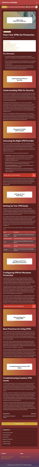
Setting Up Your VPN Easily (9, 46)
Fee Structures (6, 437)
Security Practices (7, 31)
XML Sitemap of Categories (7, 456)
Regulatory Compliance (8, 439)
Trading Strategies (6, 443)
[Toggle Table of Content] (34, 41)
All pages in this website (25, 456)
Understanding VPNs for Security (10, 44)
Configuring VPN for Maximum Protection (11, 47)
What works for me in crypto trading (27, 6)
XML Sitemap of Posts (6, 458)
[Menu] (36, 2)
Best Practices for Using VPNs (9, 49)
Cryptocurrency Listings (8, 432)
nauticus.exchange (9, 2)
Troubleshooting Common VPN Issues (11, 50)
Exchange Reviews (6, 434)
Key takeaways (8, 42)
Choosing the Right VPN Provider (10, 45)
